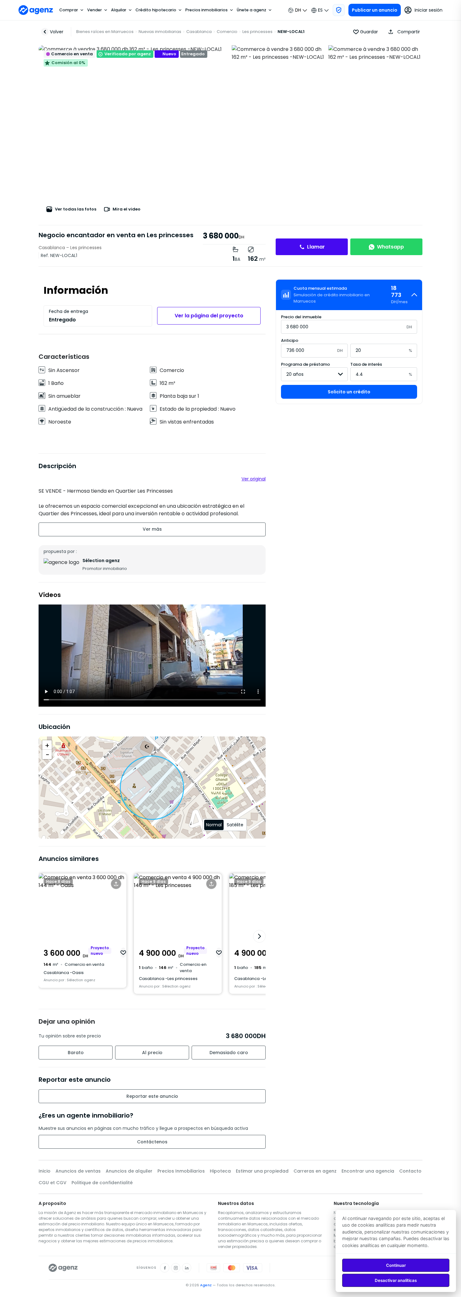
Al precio (152, 1052)
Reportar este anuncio (152, 1096)
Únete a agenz (251, 10)
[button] (402, 31)
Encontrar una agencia (368, 1171)
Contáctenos (152, 1142)
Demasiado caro (228, 1052)
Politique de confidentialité (102, 1182)
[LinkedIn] (186, 1267)
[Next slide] (259, 936)
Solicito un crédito (349, 391)
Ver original (253, 479)
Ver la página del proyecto (209, 315)
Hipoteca (220, 1171)
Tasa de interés (366, 364)
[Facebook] (164, 1267)
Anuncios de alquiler (129, 1171)
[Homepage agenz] (36, 10)
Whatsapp (390, 246)
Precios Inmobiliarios (181, 1171)
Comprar (68, 10)
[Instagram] (175, 1267)
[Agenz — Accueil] (63, 1268)
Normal (214, 825)
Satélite (235, 825)
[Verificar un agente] (339, 10)
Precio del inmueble (301, 317)
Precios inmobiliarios (206, 10)
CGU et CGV (52, 1182)
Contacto (410, 1171)
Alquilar (118, 10)
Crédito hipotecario (155, 10)
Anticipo (289, 340)
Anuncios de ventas (78, 1171)
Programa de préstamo (305, 364)
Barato (76, 1052)
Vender (94, 10)
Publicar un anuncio (374, 10)
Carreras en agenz (315, 1171)
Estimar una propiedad (262, 1171)
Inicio (44, 1171)
